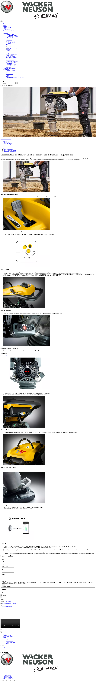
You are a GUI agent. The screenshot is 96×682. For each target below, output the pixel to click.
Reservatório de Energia (12, 64)
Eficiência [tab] (12, 355)
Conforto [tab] (8, 355)
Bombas (8, 50)
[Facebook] (4, 652)
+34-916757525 (8, 601)
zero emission (7, 51)
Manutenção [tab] (3, 355)
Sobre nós (6, 69)
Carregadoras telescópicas (11, 42)
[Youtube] (5, 652)
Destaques (5, 141)
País (3, 569)
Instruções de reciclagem (8, 678)
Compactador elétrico (10, 56)
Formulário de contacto (5, 647)
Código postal (5, 566)
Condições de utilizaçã (7, 676)
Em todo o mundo (7, 27)
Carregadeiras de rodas (10, 41)
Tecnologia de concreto (12, 35)
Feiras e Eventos (9, 74)
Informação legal (6, 674)
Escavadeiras (9, 40)
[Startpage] (29, 19)
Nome (3, 559)
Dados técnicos (6, 142)
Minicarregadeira (9, 44)
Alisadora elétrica (9, 55)
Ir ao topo (60, 671)
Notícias (7, 75)
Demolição (9, 45)
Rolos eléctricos (9, 58)
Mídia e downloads (7, 144)
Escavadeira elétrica (10, 60)
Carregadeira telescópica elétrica (12, 62)
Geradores (8, 47)
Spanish (13, 30)
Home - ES (5, 146)
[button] (7, 29)
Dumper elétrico (9, 63)
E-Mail (3, 571)
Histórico (8, 71)
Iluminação (8, 49)
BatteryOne (8, 67)
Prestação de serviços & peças (9, 68)
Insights (7, 76)
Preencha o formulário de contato (9, 603)
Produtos (6, 33)
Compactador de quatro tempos (9, 150)
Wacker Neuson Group (8, 636)
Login (4, 25)
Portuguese (9, 30)
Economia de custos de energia (12, 65)
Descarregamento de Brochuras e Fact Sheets (15, 77)
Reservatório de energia (12, 48)
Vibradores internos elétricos (11, 54)
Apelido (3, 561)
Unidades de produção (10, 72)
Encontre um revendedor (8, 23)
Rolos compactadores (10, 38)
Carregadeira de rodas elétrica (12, 61)
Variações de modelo (7, 143)
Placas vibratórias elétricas (11, 57)
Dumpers (9, 43)
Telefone (3, 574)
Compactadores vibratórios (12, 36)
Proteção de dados (7, 675)
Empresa (4, 564)
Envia (3, 584)
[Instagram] (3, 652)
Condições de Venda (7, 677)
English (5, 30)
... (3, 148)
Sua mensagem (5, 581)
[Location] (1, 652)
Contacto (5, 26)
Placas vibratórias (10, 37)
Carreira (4, 28)
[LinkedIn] (7, 652)
